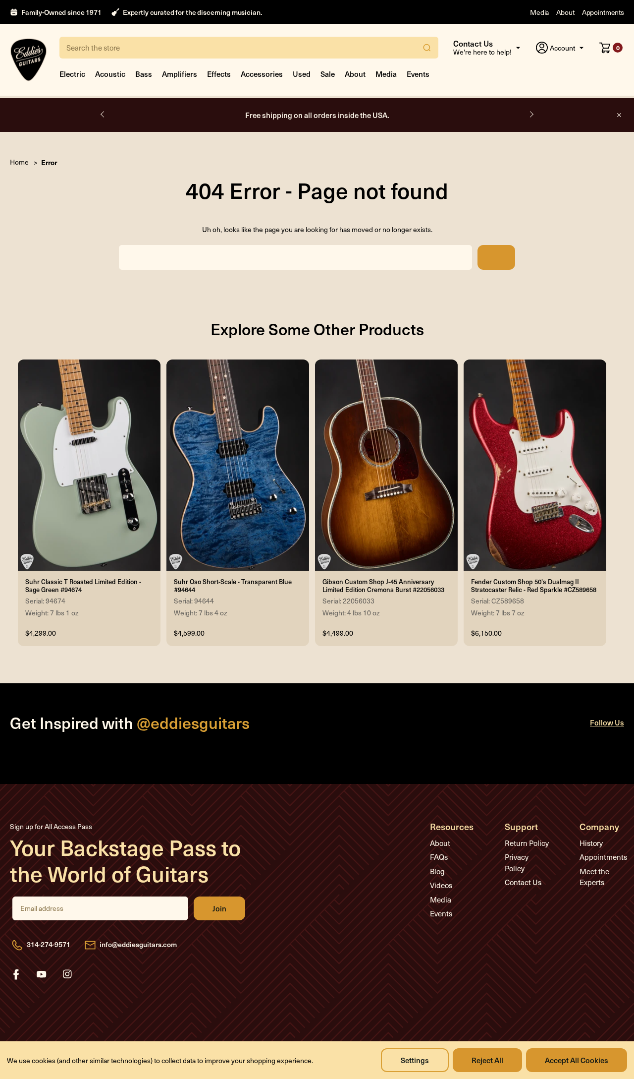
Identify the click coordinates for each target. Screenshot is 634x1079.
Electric (72, 73)
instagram (67, 974)
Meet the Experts (594, 877)
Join (219, 908)
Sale (327, 73)
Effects (219, 73)
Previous (103, 114)
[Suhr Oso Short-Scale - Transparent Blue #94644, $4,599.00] (237, 465)
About (565, 12)
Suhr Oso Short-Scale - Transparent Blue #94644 (233, 586)
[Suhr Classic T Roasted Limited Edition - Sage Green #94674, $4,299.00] (89, 465)
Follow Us (607, 722)
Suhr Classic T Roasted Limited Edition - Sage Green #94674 (83, 586)
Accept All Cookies (576, 1060)
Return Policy (527, 843)
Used (302, 73)
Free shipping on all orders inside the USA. (317, 115)
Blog (437, 871)
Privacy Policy (516, 862)
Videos (441, 885)
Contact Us (523, 882)
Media (539, 12)
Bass (143, 73)
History (591, 843)
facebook (16, 974)
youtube (42, 974)
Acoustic (110, 73)
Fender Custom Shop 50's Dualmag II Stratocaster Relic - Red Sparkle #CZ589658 (533, 586)
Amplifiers (179, 73)
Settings (415, 1060)
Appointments (603, 12)
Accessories (262, 73)
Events (418, 73)
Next (531, 114)
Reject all (487, 1060)
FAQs (439, 857)
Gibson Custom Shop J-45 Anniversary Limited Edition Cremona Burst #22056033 (383, 586)
